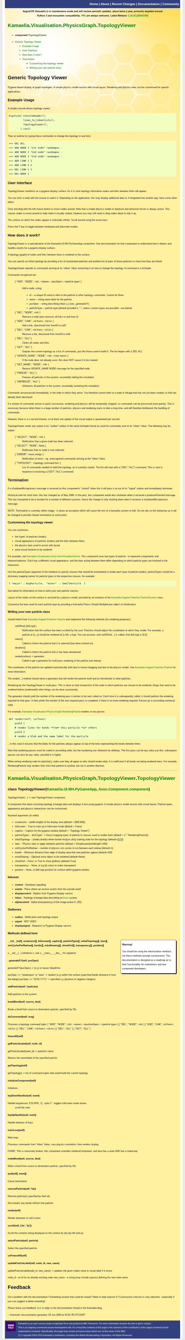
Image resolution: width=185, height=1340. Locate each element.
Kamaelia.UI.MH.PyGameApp (71, 789)
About (104, 4)
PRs (83, 15)
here (39, 1308)
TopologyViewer (117, 25)
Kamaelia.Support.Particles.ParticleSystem (134, 597)
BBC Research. (90, 1323)
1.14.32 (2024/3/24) (138, 15)
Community (170, 4)
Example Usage (30, 46)
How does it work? (31, 54)
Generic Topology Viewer (28, 41)
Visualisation (46, 25)
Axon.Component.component (123, 789)
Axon (65, 897)
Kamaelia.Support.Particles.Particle (46, 619)
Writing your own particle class (45, 67)
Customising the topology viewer (46, 63)
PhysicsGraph (79, 25)
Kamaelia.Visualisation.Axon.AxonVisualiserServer (53, 556)
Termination (28, 59)
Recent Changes (123, 4)
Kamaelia (18, 25)
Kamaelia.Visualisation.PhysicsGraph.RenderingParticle (51, 711)
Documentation (149, 4)
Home (94, 4)
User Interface (29, 50)
